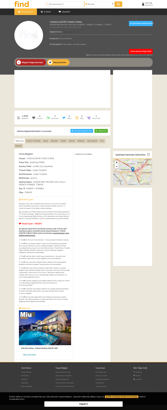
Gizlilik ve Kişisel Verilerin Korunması (122, 397)
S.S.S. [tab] (102, 141)
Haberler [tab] (72, 141)
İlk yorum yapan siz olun (83, 131)
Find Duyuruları (101, 376)
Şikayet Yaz (102, 131)
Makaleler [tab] (81, 141)
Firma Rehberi (27, 12)
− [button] (117, 166)
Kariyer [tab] (45, 141)
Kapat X (83, 404)
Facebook (138, 372)
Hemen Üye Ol (101, 386)
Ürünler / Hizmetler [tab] (33, 141)
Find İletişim (100, 383)
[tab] (52, 118)
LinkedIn (138, 379)
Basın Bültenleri (26, 386)
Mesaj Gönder (59, 62)
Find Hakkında (101, 372)
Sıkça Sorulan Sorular (62, 372)
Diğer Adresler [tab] (92, 141)
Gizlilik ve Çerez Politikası (64, 386)
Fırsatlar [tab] (63, 141)
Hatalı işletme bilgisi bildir (140, 51)
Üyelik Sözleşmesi (62, 379)
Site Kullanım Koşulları (63, 376)
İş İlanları (47, 12)
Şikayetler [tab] (54, 141)
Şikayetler (65, 12)
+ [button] (117, 162)
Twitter (138, 376)
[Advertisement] (62, 89)
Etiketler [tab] (19, 146)
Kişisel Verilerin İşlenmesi (64, 383)
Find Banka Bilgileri (102, 379)
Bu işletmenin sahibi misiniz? (141, 23)
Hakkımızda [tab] (20, 141)
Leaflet (136, 184)
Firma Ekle (25, 376)
